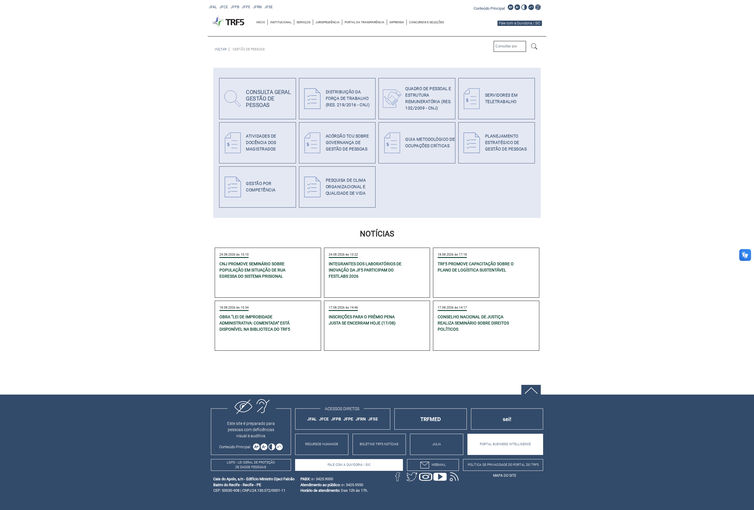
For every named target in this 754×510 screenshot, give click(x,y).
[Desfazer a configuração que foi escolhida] (531, 7)
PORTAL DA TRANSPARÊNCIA (364, 22)
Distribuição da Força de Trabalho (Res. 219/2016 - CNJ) (348, 98)
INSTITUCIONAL (281, 22)
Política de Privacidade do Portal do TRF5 (503, 465)
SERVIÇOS (303, 22)
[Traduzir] (538, 7)
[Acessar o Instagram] (426, 476)
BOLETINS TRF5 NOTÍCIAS (379, 444)
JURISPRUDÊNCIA (327, 22)
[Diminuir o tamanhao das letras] (517, 7)
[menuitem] (261, 22)
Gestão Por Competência (261, 187)
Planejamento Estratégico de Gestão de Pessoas (506, 143)
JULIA (436, 444)
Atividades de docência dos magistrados (261, 143)
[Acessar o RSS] (454, 476)
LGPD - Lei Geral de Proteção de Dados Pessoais (251, 465)
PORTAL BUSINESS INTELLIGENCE (505, 444)
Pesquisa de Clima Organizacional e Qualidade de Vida (346, 187)
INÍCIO (260, 22)
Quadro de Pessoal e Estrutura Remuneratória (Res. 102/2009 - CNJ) (428, 98)
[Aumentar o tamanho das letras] (510, 7)
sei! (507, 419)
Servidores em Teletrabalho (501, 98)
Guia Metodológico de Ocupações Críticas (430, 142)
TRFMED (430, 419)
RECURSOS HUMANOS (321, 444)
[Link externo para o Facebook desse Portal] (398, 476)
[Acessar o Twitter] (412, 476)
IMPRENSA (396, 22)
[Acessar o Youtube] (440, 476)
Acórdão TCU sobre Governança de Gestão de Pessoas (347, 143)
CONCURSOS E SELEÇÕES (426, 22)
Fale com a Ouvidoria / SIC (519, 23)
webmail (438, 465)
